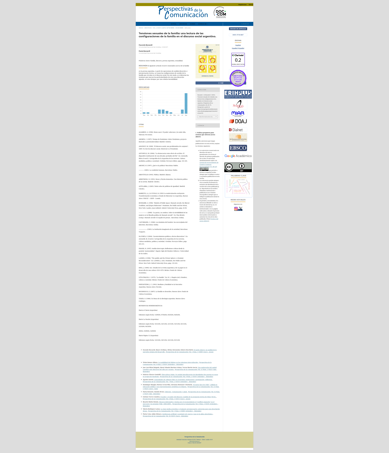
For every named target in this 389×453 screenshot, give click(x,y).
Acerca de (202, 24)
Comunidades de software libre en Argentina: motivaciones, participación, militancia (183, 380)
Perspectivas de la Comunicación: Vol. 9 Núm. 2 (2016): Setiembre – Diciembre (177, 363)
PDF (221, 83)
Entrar (251, 4)
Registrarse (242, 4)
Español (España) (238, 48)
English (238, 45)
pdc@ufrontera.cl (194, 441)
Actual (173, 24)
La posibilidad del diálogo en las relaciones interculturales (178, 362)
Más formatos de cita (206, 116)
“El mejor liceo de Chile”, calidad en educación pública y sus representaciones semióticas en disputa (180, 386)
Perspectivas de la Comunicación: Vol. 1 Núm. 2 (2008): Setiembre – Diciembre (174, 411)
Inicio (141, 28)
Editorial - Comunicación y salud (176, 392)
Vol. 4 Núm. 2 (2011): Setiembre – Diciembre (168, 28)
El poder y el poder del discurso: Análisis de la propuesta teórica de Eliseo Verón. (188, 397)
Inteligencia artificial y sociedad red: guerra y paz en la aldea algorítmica (187, 414)
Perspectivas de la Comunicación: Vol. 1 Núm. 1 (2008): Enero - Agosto (189, 352)
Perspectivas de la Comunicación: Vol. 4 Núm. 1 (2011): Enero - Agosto (166, 399)
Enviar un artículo (238, 29)
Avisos (192, 24)
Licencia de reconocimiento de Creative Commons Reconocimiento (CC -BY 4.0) (209, 164)
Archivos (183, 24)
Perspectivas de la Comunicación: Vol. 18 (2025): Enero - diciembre (165, 416)
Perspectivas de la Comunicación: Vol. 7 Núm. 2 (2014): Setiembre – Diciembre (169, 382)
